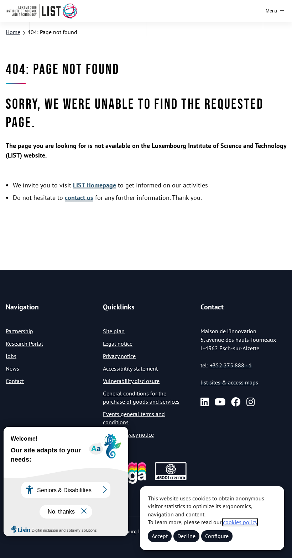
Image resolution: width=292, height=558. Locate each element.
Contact (15, 380)
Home (13, 32)
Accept (160, 536)
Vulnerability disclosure (131, 380)
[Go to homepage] (41, 11)
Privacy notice (119, 356)
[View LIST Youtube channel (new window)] (220, 402)
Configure (217, 536)
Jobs (11, 356)
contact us (79, 197)
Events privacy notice (128, 434)
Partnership (19, 331)
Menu (271, 11)
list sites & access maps (229, 382)
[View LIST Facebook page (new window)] (236, 402)
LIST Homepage (94, 185)
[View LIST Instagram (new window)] (250, 402)
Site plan (114, 331)
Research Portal (24, 343)
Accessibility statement (130, 368)
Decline (186, 536)
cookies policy (240, 522)
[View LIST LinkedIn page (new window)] (204, 402)
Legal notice (117, 343)
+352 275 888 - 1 (231, 365)
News (12, 368)
